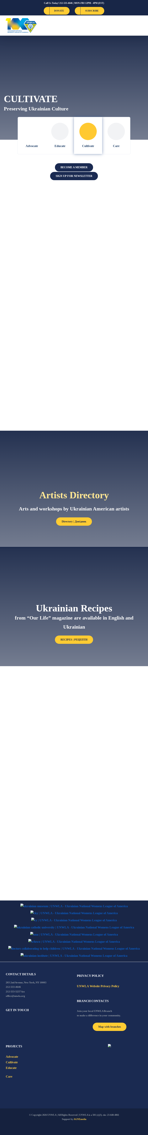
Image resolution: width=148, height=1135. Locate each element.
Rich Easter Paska (96, 864)
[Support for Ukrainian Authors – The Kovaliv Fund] (110, 312)
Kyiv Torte (88, 828)
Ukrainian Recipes (97, 247)
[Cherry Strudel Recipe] (110, 730)
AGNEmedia (80, 1119)
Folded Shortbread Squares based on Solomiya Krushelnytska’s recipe (106, 701)
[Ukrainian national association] (74, 934)
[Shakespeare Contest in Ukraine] (110, 271)
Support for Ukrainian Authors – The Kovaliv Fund (110, 327)
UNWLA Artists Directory (105, 206)
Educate (60, 146)
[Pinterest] (28, 1020)
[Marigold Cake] (37, 861)
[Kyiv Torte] (110, 816)
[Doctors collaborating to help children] (74, 948)
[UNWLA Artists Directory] (110, 193)
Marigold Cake (20, 875)
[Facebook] (7, 1020)
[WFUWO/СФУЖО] (74, 941)
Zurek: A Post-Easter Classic (35, 695)
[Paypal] (17, 1020)
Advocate (32, 146)
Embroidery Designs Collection (37, 283)
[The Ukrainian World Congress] (74, 913)
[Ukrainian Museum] (74, 906)
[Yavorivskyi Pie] (37, 774)
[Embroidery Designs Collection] (37, 271)
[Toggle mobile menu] (140, 26)
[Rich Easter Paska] (91, 855)
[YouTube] (12, 1020)
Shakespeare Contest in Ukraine (102, 285)
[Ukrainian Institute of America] (74, 955)
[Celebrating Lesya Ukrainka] (110, 353)
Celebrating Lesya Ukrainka (107, 365)
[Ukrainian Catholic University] (74, 927)
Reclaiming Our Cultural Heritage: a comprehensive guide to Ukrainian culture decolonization (33, 214)
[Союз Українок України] (74, 920)
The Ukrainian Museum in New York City (32, 368)
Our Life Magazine (24, 407)
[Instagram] (22, 1020)
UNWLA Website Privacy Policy (98, 986)
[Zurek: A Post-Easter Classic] (37, 680)
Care (116, 146)
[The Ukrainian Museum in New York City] (37, 353)
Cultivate (88, 146)
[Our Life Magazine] (37, 395)
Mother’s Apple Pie (98, 783)
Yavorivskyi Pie (20, 789)
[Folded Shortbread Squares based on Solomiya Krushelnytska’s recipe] (110, 680)
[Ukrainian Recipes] (110, 235)
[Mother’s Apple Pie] (110, 771)
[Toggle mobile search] (133, 26)
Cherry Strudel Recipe (101, 742)
